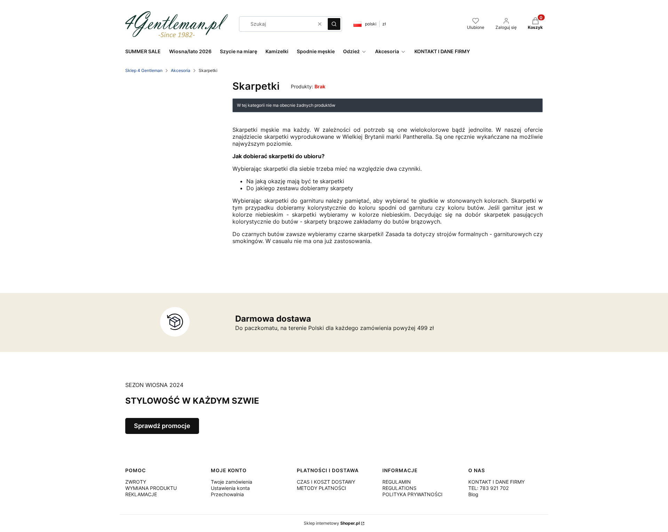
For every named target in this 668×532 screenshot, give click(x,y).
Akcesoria (180, 70)
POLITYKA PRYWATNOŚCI (412, 494)
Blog (473, 494)
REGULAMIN (396, 482)
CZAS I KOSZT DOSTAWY (326, 482)
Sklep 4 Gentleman (143, 70)
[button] (334, 24)
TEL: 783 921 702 (488, 488)
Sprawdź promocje (162, 425)
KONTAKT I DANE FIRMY (496, 482)
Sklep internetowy (332, 523)
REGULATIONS (399, 488)
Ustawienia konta (230, 488)
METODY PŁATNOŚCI (321, 488)
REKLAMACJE (141, 494)
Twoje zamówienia (231, 482)
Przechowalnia (227, 494)
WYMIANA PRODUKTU (151, 488)
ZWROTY (135, 482)
